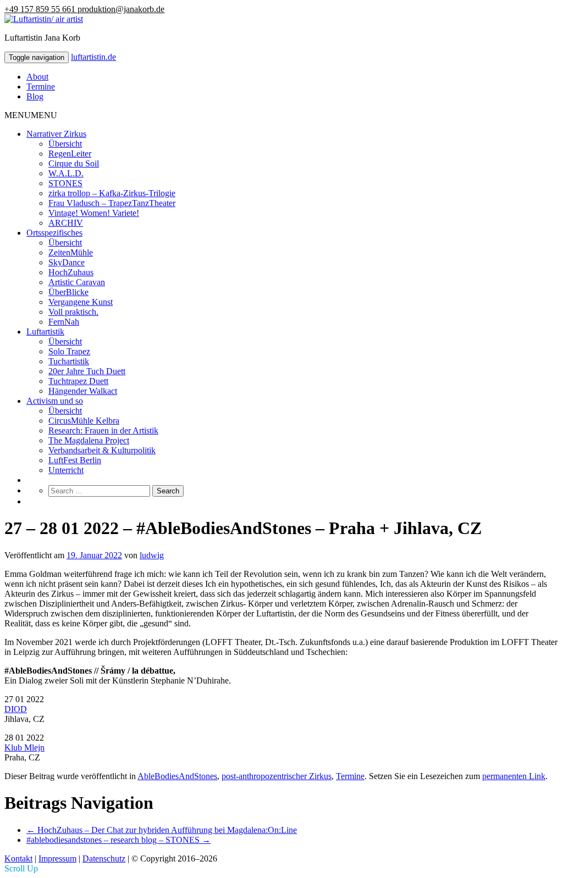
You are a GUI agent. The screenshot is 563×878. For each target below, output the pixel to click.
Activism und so (54, 400)
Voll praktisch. (73, 311)
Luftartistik (45, 331)
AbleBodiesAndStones (177, 776)
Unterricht (66, 470)
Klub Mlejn (24, 747)
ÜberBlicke (68, 292)
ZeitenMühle (70, 252)
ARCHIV (65, 222)
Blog (34, 96)
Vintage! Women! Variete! (93, 213)
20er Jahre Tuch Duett (86, 371)
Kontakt (18, 858)
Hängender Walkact (82, 391)
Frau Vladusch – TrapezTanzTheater (111, 203)
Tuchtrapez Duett (78, 381)
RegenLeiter (69, 153)
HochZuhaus (70, 272)
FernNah (63, 321)
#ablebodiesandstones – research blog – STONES (118, 839)
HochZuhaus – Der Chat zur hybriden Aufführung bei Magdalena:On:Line (161, 830)
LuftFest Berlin (74, 460)
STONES (65, 183)
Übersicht (65, 143)
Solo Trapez (69, 351)
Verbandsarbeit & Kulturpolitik (102, 450)
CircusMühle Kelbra (83, 420)
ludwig (152, 555)
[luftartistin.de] (43, 19)
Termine (40, 86)
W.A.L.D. (66, 173)
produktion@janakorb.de (121, 9)
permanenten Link (513, 776)
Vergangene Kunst (80, 302)
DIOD (15, 709)
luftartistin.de (93, 57)
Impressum (57, 858)
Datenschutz (103, 858)
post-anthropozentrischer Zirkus (277, 776)
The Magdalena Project (88, 440)
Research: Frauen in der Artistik (103, 430)
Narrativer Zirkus (56, 133)
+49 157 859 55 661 (41, 9)
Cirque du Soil (73, 163)
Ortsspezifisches (54, 232)
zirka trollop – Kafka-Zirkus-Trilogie (111, 193)
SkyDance (66, 262)
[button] (30, 115)
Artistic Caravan (76, 282)
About (37, 76)
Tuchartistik (68, 361)
